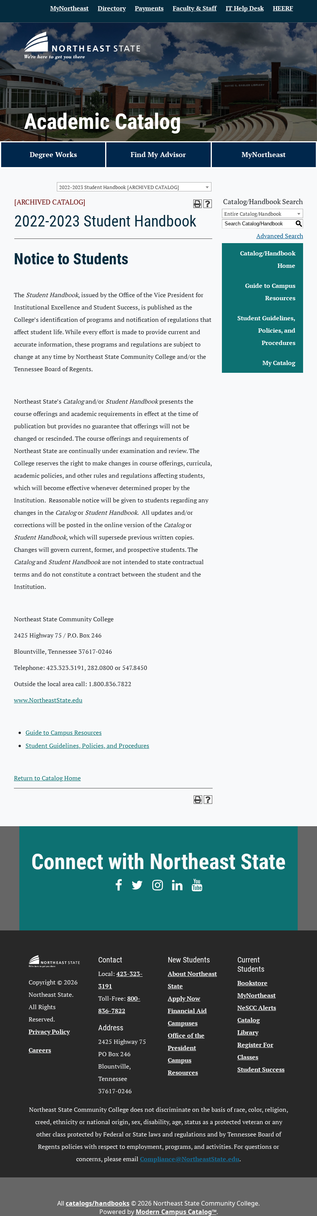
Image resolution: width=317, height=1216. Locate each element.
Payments (149, 8)
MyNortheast (69, 8)
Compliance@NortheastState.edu (189, 1159)
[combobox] (134, 186)
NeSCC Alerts (256, 1007)
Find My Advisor (158, 154)
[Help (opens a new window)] (207, 204)
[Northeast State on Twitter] (137, 885)
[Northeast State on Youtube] (197, 885)
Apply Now (184, 998)
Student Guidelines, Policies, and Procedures (87, 745)
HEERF (283, 8)
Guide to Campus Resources (64, 732)
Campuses (183, 1023)
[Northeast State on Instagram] (157, 885)
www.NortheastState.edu (48, 700)
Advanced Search (279, 236)
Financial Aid (187, 1010)
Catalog (248, 1020)
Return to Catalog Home (47, 778)
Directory (112, 8)
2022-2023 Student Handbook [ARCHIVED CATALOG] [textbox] (119, 187)
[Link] (82, 45)
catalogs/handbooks (98, 1203)
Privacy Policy (49, 1031)
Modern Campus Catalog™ (176, 1212)
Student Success (261, 1069)
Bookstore (252, 983)
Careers (40, 1050)
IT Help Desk (245, 8)
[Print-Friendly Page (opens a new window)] (197, 204)
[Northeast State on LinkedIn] (177, 885)
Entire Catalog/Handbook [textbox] (252, 213)
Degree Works (53, 154)
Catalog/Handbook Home (267, 259)
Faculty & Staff (194, 8)
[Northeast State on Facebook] (118, 885)
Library (247, 1032)
